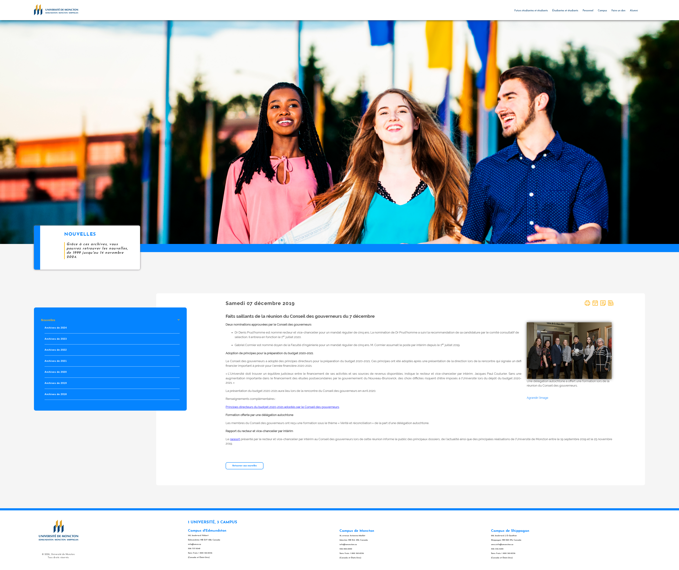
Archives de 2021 (56, 360)
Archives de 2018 (56, 394)
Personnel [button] (588, 10)
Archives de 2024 (56, 327)
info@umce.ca (194, 544)
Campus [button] (602, 10)
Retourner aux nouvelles (244, 466)
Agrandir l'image (537, 397)
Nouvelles (48, 320)
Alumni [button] (634, 10)
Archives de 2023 (56, 338)
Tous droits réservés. (58, 558)
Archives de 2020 (56, 372)
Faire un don (618, 10)
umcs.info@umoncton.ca (502, 545)
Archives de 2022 (56, 350)
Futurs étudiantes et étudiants (531, 10)
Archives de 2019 (56, 383)
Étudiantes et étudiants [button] (565, 10)
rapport (235, 439)
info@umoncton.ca (348, 545)
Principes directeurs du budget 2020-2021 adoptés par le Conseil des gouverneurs (282, 407)
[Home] (56, 9)
